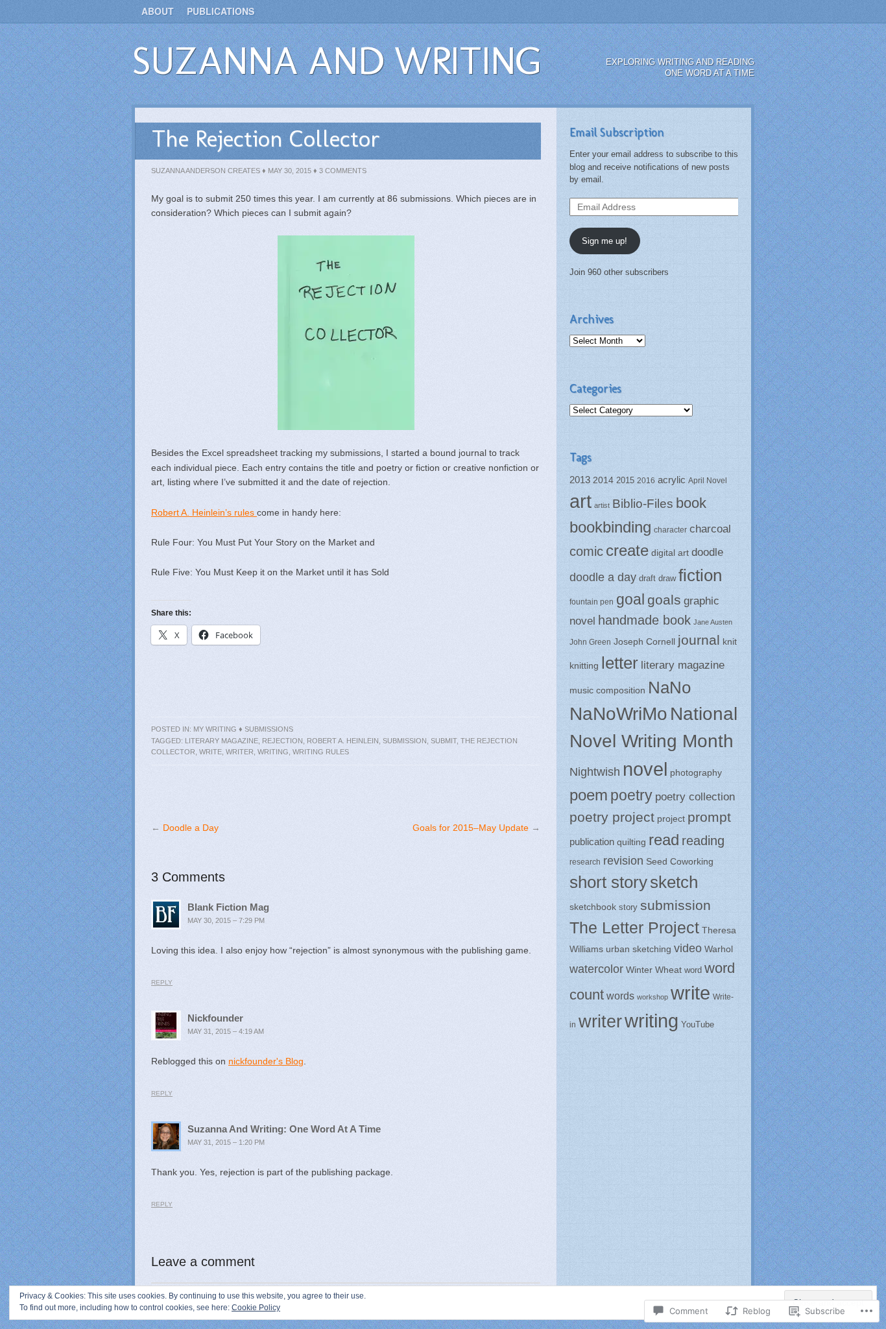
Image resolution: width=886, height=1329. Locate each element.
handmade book (644, 620)
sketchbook (592, 907)
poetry (631, 795)
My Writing (215, 729)
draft (647, 578)
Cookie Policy (256, 1307)
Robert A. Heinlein (343, 741)
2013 (579, 480)
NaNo (669, 687)
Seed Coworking (679, 861)
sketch (674, 882)
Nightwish (594, 771)
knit (730, 642)
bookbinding (610, 527)
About (157, 11)
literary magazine (221, 741)
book (691, 503)
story (628, 907)
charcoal (710, 528)
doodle (707, 551)
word (693, 970)
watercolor (596, 969)
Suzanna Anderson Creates (205, 170)
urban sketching (638, 949)
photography (696, 772)
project (671, 819)
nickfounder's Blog (266, 1061)
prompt (709, 817)
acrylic (672, 479)
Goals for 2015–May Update (471, 827)
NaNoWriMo (618, 713)
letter (619, 663)
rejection (282, 741)
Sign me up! (604, 241)
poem (588, 795)
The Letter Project (634, 927)
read (664, 839)
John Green (590, 642)
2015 (625, 480)
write (210, 752)
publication (591, 841)
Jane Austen (712, 622)
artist (602, 505)
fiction (700, 575)
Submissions (269, 729)
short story (608, 882)
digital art (670, 552)
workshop (652, 997)
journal (699, 639)
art (580, 501)
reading (703, 840)
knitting (584, 665)
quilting (631, 842)
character (670, 529)
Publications (220, 11)
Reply (162, 982)
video (688, 948)
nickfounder (215, 1018)
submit (444, 741)
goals (664, 600)
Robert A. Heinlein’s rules (204, 512)
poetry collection (695, 796)
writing (273, 752)
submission (405, 741)
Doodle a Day (191, 827)
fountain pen (591, 601)
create (627, 550)
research (585, 862)
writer (240, 752)
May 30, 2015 (289, 170)
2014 (603, 480)
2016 (646, 480)
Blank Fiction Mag (228, 907)
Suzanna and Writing (337, 61)
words (620, 995)
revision (623, 860)
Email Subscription (616, 132)
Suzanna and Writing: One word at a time (284, 1128)
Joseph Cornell (644, 642)
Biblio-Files (642, 503)
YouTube (697, 1024)
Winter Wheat (654, 970)
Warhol (718, 949)
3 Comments (342, 170)
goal (630, 599)
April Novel (707, 480)
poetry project (611, 816)
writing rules (321, 752)
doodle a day (602, 577)
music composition (607, 690)
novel (645, 769)
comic (586, 551)
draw (667, 578)
